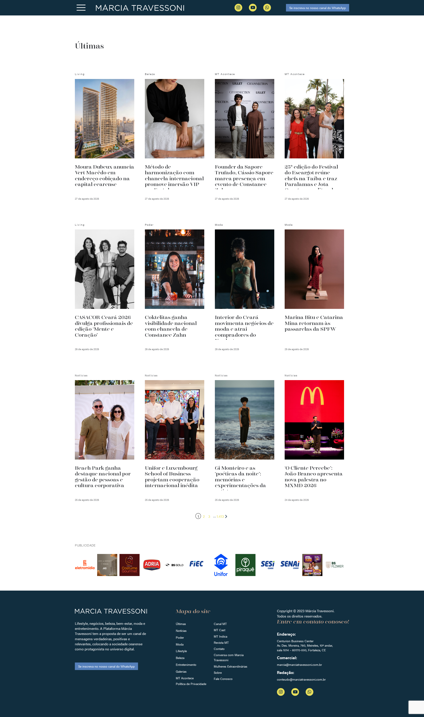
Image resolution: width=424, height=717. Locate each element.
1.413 (220, 516)
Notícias (181, 630)
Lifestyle (181, 651)
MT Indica (220, 636)
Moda (180, 644)
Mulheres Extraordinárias (230, 666)
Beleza (180, 657)
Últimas (181, 623)
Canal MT (220, 623)
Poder (180, 637)
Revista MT (221, 642)
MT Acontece (185, 678)
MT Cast (219, 630)
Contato (219, 648)
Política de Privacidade (191, 683)
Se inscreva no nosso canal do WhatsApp (317, 8)
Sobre (218, 672)
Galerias (181, 671)
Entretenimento (186, 664)
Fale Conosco (223, 678)
